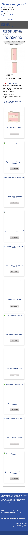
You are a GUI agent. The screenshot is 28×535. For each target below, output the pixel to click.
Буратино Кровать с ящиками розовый (14, 197)
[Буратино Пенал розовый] (14, 288)
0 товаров (10, 19)
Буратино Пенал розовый (14, 299)
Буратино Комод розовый (14, 127)
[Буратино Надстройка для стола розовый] (14, 254)
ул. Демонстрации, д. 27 (7, 26)
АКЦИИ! (3, 22)
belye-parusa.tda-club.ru (8, 15)
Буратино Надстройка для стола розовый (14, 266)
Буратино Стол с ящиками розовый (14, 403)
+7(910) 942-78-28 (8, 9)
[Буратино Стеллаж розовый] (14, 323)
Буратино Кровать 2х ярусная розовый (14, 162)
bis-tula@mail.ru (7, 11)
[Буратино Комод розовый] (14, 116)
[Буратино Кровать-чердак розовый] (14, 219)
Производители (5, 23)
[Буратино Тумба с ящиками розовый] (14, 426)
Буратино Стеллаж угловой (14, 368)
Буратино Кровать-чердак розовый (14, 230)
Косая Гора (4, 28)
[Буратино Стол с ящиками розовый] (14, 392)
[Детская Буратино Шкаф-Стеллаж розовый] (14, 460)
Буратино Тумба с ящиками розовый (15, 43)
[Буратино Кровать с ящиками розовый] (14, 185)
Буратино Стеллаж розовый (14, 334)
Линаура (16, 30)
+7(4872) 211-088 (8, 7)
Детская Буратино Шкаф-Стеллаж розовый (14, 472)
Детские (10, 30)
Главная (5, 30)
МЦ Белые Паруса (5, 25)
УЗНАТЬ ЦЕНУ (14, 134)
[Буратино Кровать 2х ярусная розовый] (14, 150)
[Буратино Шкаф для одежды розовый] (14, 54)
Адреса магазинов (5, 24)
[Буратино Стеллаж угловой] (14, 357)
